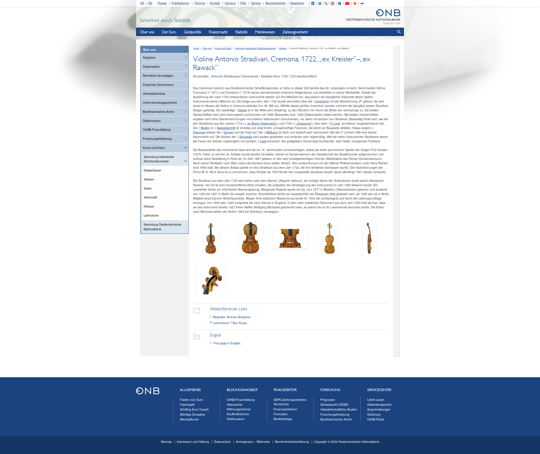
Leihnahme (151, 215)
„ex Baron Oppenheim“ (262, 123)
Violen (148, 188)
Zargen (229, 132)
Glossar (149, 206)
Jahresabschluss (154, 93)
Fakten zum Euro (191, 399)
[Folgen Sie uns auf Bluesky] (319, 3)
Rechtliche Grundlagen (158, 75)
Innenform (322, 101)
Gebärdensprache (379, 404)
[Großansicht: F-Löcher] (290, 238)
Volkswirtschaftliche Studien (338, 409)
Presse (162, 3)
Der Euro (169, 32)
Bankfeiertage (283, 419)
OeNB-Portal (375, 419)
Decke (242, 110)
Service (256, 3)
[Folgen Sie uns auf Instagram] (332, 3)
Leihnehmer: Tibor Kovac (230, 323)
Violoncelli (150, 197)
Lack (263, 141)
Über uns (147, 32)
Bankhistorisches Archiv (158, 111)
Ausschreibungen (378, 409)
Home (196, 48)
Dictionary (374, 414)
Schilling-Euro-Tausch (194, 409)
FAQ (243, 3)
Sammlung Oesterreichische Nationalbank (162, 226)
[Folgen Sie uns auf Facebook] (339, 3)
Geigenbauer (152, 170)
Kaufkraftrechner (238, 414)
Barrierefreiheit (275, 3)
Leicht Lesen (375, 399)
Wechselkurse (189, 419)
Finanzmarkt (218, 32)
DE (142, 3)
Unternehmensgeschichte (160, 102)
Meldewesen (265, 32)
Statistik (241, 32)
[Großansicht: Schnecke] (210, 277)
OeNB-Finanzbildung (157, 129)
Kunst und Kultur (154, 147)
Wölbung (272, 132)
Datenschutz (222, 441)
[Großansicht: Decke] (250, 238)
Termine (199, 3)
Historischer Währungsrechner (239, 406)
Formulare (281, 414)
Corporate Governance (158, 84)
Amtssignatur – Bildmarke (253, 441)
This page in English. (227, 343)
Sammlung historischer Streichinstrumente (159, 159)
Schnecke (245, 137)
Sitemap (166, 441)
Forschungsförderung (157, 138)
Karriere (230, 3)
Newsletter (297, 3)
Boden (205, 128)
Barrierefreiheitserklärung (292, 441)
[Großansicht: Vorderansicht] (210, 238)
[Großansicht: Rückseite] (329, 238)
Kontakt (215, 3)
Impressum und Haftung (193, 441)
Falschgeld (187, 404)
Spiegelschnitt (226, 128)
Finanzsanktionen (285, 409)
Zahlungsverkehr (295, 32)
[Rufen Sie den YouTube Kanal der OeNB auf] (347, 3)
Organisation (151, 66)
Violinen (149, 179)
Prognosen (327, 399)
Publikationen (180, 3)
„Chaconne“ (304, 123)
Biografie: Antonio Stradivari (231, 317)
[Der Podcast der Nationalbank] (355, 3)
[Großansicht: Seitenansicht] (369, 238)
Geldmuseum (152, 121)
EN (150, 3)
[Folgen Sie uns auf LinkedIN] (312, 3)
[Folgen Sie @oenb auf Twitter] (326, 3)
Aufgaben (149, 57)
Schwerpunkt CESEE (334, 404)
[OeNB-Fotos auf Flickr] (362, 3)
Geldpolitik (192, 32)
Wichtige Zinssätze (192, 414)
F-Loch (335, 123)
